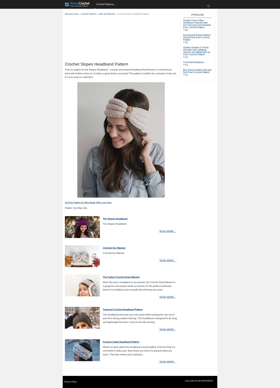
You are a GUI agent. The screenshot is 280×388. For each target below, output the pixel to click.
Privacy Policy (70, 382)
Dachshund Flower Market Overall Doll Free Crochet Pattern (196, 37)
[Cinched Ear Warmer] (82, 255)
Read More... (168, 231)
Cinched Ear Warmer (114, 248)
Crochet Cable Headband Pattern (121, 342)
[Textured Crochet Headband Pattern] (82, 317)
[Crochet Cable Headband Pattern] (82, 349)
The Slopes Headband (115, 219)
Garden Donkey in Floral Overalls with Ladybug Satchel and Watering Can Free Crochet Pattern (196, 51)
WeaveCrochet (72, 14)
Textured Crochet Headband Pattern (123, 309)
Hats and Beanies (107, 14)
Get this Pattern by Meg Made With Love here (88, 202)
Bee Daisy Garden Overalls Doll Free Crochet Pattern (197, 71)
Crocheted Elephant (193, 62)
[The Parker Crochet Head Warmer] (82, 284)
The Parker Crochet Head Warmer (121, 277)
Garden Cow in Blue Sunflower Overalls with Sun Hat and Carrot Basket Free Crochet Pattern (197, 24)
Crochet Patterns (104, 4)
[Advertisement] (121, 39)
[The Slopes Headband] (82, 226)
